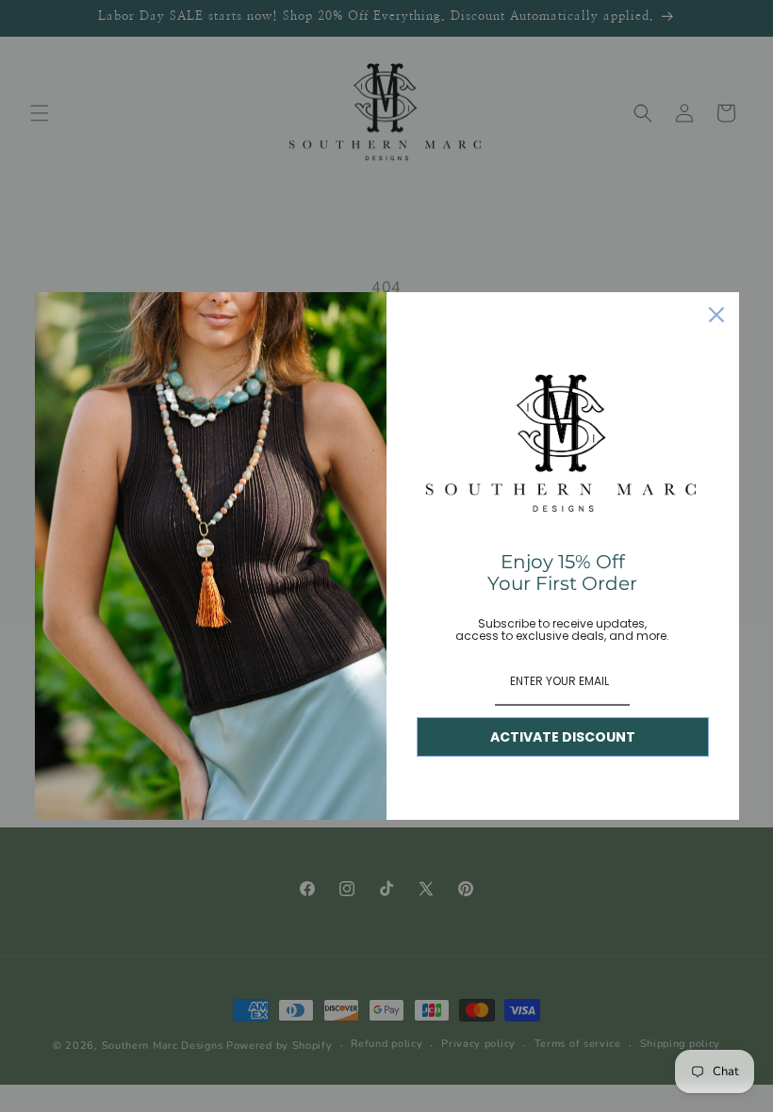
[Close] (716, 314)
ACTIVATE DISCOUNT (562, 737)
